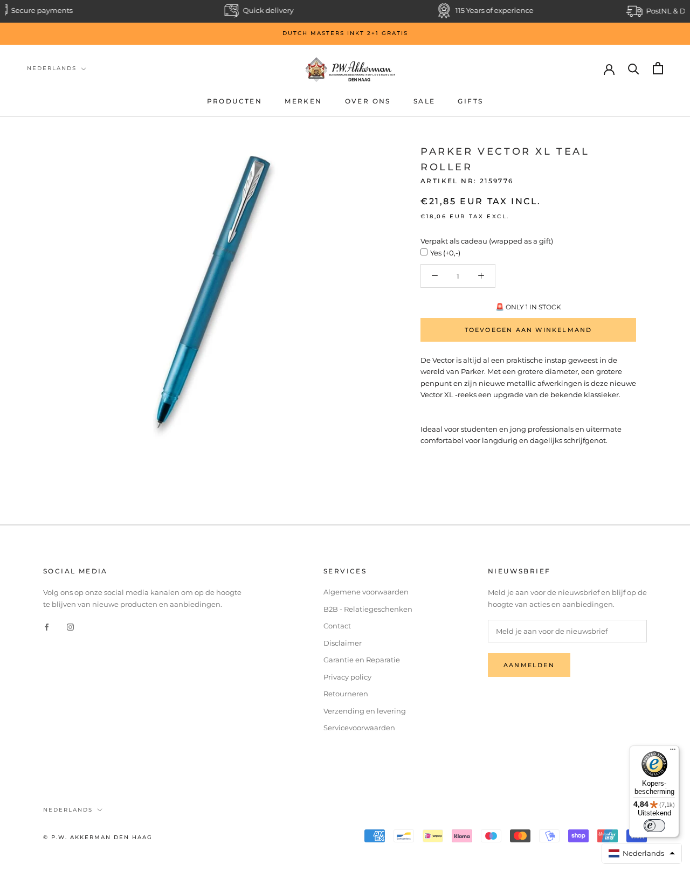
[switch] (654, 825)
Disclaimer (342, 643)
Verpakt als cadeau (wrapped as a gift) (486, 241)
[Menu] (672, 751)
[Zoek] (633, 68)
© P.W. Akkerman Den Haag (98, 837)
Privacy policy (347, 677)
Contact (337, 625)
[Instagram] (70, 626)
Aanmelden (529, 665)
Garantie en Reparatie (361, 659)
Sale (424, 101)
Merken (303, 101)
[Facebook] (46, 626)
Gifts (470, 101)
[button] (642, 853)
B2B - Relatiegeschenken (367, 609)
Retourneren (345, 693)
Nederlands (52, 68)
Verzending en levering (364, 711)
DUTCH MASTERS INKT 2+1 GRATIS (345, 33)
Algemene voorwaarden (366, 591)
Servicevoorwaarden (359, 727)
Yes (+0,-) (445, 252)
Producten (235, 101)
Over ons (368, 101)
